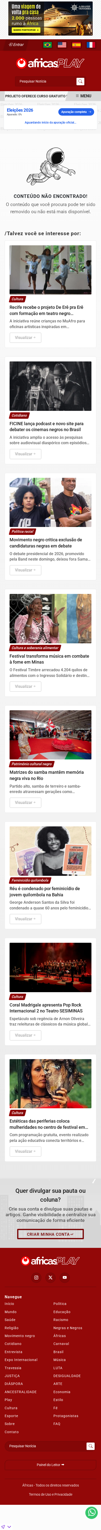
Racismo (60, 1320)
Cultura (11, 1408)
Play (8, 1400)
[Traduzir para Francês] (91, 45)
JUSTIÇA (12, 1376)
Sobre (10, 1424)
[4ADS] (50, 18)
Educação (62, 1312)
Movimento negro (20, 1336)
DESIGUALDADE (67, 1376)
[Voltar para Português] (47, 45)
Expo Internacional (21, 1360)
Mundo (11, 1312)
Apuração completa (74, 112)
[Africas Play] (50, 62)
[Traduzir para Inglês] (62, 45)
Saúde (10, 1320)
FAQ (57, 1424)
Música (59, 1360)
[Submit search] (80, 81)
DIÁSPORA (14, 1384)
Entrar (18, 44)
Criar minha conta (48, 1234)
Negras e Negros (67, 1328)
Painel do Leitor (49, 1465)
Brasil (58, 1352)
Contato (12, 1432)
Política (60, 1304)
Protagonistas (65, 1416)
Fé (55, 1408)
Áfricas (59, 1336)
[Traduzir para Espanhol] (76, 45)
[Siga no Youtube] (65, 1278)
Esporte (11, 1416)
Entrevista (14, 1352)
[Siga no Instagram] (36, 1278)
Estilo (58, 1400)
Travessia (13, 1368)
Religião (12, 1328)
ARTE (58, 1384)
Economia (62, 1392)
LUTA (58, 1368)
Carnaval (61, 1344)
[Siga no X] (50, 1278)
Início (9, 1304)
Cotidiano (13, 1344)
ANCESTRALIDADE (21, 1392)
